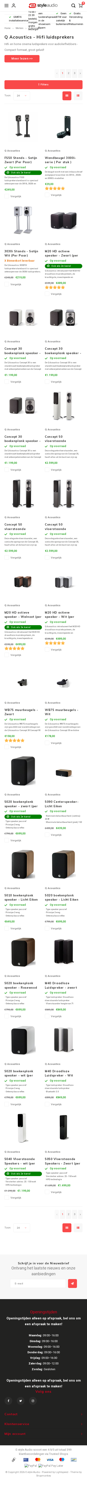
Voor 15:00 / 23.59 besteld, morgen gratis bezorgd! (33, 18)
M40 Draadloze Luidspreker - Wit (59, 1073)
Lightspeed (62, 1472)
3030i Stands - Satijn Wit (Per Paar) (21, 253)
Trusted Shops (58, 1454)
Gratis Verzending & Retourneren (76, 19)
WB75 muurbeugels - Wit (62, 712)
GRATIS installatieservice (18, 19)
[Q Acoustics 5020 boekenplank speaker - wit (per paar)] (23, 1040)
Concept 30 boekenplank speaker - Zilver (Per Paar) (22, 439)
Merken (19, 28)
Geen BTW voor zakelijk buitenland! (62, 19)
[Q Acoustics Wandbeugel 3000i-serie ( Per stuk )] (63, 127)
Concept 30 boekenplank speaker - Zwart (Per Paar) (63, 351)
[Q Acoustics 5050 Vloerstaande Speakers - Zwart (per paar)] (63, 1128)
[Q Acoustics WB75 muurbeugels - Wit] (63, 679)
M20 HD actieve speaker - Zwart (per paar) (61, 253)
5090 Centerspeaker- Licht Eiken (62, 804)
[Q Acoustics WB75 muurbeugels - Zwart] (23, 679)
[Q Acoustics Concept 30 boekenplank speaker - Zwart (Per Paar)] (63, 318)
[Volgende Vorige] (80, 73)
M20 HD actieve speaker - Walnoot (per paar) (23, 615)
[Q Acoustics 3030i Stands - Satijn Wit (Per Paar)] (23, 220)
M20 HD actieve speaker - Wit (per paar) (60, 615)
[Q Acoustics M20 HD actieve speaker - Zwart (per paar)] (63, 220)
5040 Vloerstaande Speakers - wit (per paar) (19, 1161)
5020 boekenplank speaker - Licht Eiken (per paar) (62, 897)
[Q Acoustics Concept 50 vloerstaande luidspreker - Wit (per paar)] (63, 406)
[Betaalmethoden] (14, 1459)
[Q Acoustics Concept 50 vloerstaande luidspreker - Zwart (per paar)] (23, 493)
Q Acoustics (35, 28)
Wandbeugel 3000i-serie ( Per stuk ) (60, 160)
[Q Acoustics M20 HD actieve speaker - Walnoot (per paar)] (23, 581)
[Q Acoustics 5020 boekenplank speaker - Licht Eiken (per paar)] (63, 864)
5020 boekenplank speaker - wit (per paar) (18, 1073)
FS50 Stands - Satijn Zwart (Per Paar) (20, 160)
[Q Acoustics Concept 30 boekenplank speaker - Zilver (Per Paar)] (23, 406)
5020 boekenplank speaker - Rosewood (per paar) (20, 985)
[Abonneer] (72, 1283)
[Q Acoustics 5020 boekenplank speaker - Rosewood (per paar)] (23, 952)
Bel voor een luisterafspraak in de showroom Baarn (47, 19)
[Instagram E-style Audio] (33, 1401)
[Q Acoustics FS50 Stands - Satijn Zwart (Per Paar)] (23, 127)
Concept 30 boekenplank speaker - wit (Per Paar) (22, 351)
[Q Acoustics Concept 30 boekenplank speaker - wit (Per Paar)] (23, 318)
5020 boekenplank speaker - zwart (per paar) (21, 804)
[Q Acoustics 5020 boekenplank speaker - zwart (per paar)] (23, 771)
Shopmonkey (43, 1476)
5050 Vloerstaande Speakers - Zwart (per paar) (63, 1161)
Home (7, 28)
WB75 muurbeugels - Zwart (21, 712)
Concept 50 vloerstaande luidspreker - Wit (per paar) (62, 439)
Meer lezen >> (22, 58)
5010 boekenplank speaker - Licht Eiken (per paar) (21, 897)
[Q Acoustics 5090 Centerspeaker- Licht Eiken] (63, 771)
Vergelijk (15, 196)
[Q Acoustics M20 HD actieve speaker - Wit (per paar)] (63, 581)
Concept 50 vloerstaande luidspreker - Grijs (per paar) (63, 527)
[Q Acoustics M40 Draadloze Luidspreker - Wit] (63, 1040)
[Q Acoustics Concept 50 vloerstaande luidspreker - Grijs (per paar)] (63, 493)
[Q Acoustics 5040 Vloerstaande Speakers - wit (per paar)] (23, 1128)
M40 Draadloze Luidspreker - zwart (61, 985)
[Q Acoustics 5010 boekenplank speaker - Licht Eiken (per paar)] (23, 864)
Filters (44, 84)
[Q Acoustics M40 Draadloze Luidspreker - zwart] (63, 952)
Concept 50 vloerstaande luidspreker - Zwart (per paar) (20, 527)
